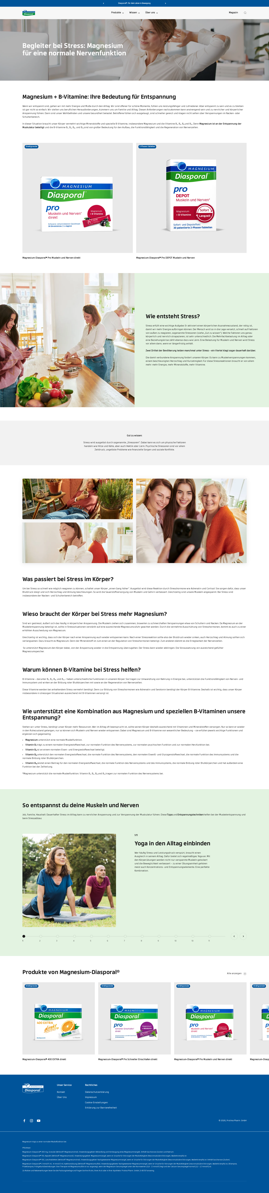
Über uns (150, 13)
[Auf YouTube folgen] (38, 1121)
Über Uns (62, 1097)
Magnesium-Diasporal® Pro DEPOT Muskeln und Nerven (165, 258)
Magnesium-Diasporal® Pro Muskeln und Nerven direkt (51, 258)
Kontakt (61, 1092)
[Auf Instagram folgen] (31, 1121)
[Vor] (165, 3)
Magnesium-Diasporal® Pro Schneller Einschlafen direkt (127, 1059)
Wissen (133, 13)
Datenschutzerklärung (97, 1092)
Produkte (116, 13)
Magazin (233, 13)
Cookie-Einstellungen (96, 1103)
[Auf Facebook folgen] (24, 1121)
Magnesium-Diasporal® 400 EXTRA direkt (44, 1059)
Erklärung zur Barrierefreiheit (101, 1108)
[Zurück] (103, 3)
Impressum (91, 1097)
